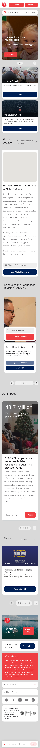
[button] (12, 383)
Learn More (20, 368)
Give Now (11, 55)
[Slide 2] (20, 63)
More (33, 744)
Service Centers (30, 12)
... (26, 383)
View (20, 94)
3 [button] (23, 383)
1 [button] (17, 383)
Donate (30, 5)
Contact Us (28, 630)
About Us (15, 744)
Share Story (11, 515)
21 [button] (30, 383)
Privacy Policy (8, 714)
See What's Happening (20, 272)
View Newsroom (27, 539)
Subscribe (27, 646)
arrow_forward (36, 603)
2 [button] (20, 383)
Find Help (15, 5)
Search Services (20, 337)
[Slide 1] (19, 63)
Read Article (20, 589)
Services (24, 744)
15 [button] (28, 603)
